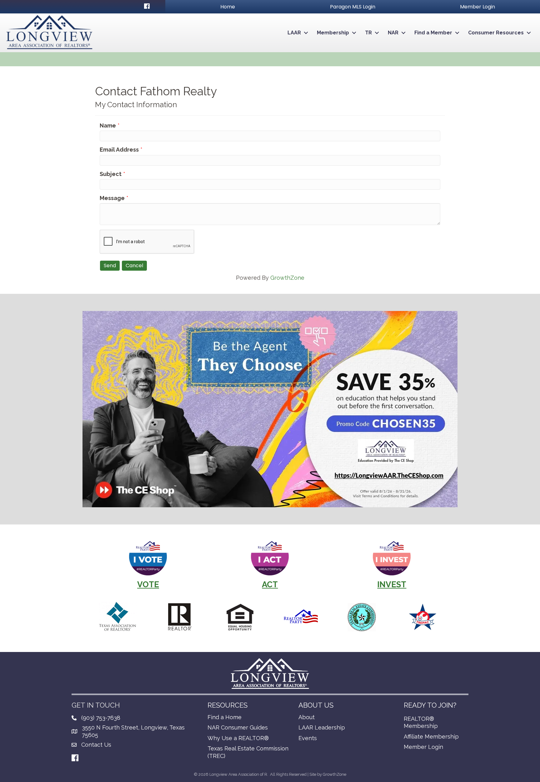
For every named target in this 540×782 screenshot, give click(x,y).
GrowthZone (287, 277)
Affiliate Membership (431, 736)
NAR (393, 33)
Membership (333, 33)
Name (108, 125)
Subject (111, 174)
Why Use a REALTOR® (238, 738)
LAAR (294, 33)
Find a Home (225, 717)
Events (307, 738)
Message (112, 198)
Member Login (423, 747)
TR (368, 33)
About (306, 717)
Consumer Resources (496, 33)
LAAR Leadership (321, 727)
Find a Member (433, 33)
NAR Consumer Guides (238, 727)
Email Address (119, 149)
